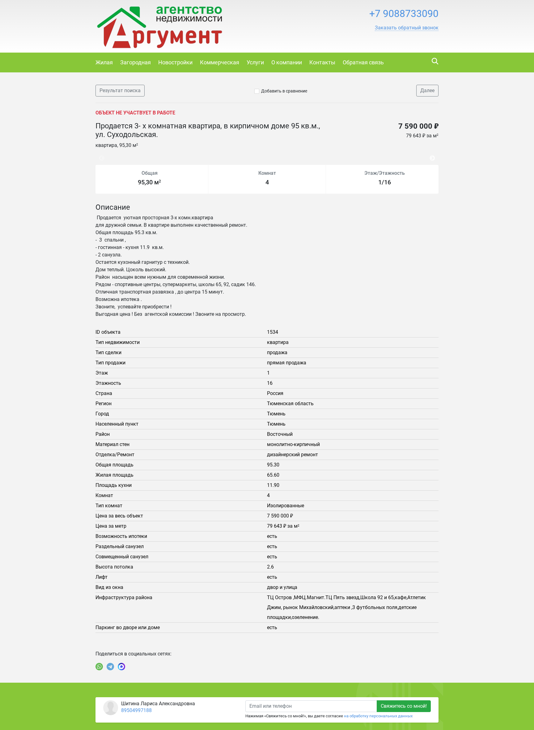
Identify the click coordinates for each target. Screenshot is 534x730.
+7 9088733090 (404, 13)
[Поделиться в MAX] (121, 666)
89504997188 (136, 710)
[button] (407, 28)
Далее (427, 90)
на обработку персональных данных (378, 716)
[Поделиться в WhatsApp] (99, 666)
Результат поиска (120, 90)
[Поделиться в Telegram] (110, 666)
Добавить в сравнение (284, 90)
